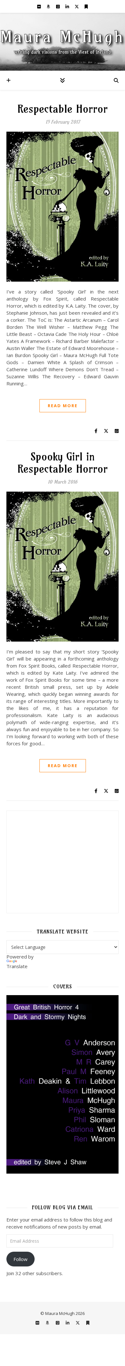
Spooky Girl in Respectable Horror (62, 463)
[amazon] (48, 6)
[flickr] (39, 6)
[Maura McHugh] (62, 42)
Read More (63, 405)
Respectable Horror (62, 109)
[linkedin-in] (67, 6)
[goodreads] (58, 6)
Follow (20, 1259)
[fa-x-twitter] (77, 6)
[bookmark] (86, 6)
